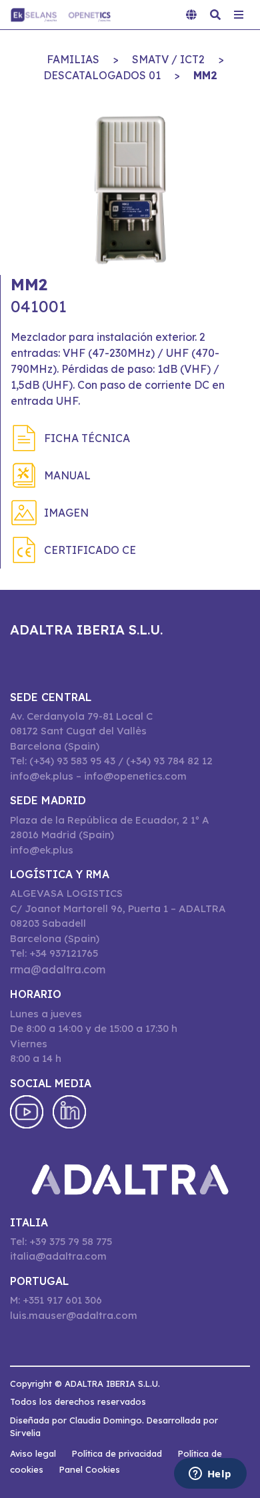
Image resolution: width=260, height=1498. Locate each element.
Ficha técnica (87, 438)
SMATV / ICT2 (168, 59)
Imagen (66, 512)
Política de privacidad (117, 1453)
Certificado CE (90, 550)
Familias (73, 59)
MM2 (205, 75)
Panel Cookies (89, 1469)
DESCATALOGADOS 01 (102, 75)
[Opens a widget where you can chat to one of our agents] (210, 1474)
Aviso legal (33, 1453)
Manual (67, 475)
